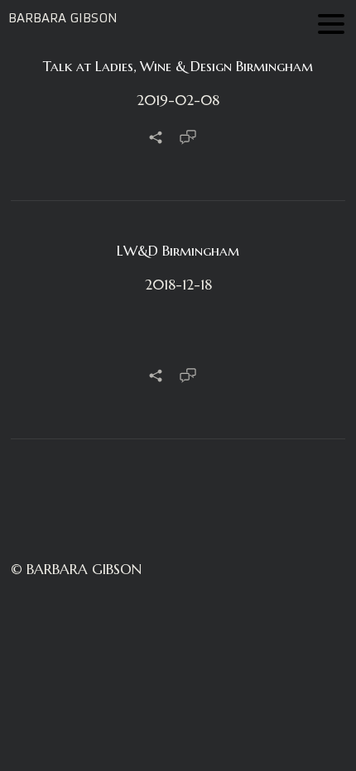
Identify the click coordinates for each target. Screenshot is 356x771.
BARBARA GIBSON (63, 18)
